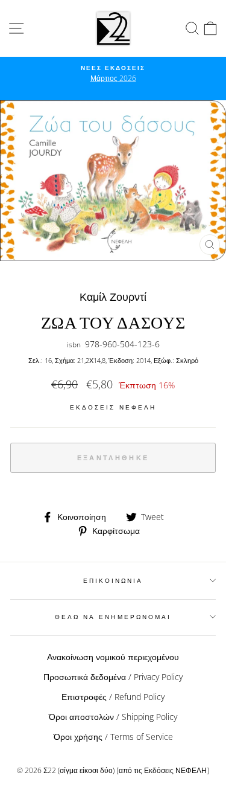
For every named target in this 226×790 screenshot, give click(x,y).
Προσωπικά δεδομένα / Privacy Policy (113, 676)
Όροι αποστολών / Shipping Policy (113, 716)
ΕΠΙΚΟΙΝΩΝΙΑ (113, 580)
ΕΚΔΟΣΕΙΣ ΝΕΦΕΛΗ (113, 407)
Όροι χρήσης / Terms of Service (113, 736)
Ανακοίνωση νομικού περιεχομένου (113, 657)
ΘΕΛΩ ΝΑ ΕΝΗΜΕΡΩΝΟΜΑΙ (113, 616)
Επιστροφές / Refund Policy (113, 696)
